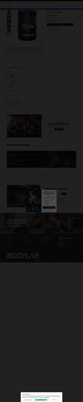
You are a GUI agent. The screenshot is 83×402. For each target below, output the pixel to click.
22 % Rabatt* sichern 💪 (49, 207)
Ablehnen (54, 399)
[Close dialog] (55, 190)
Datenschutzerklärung (45, 397)
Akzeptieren (41, 399)
